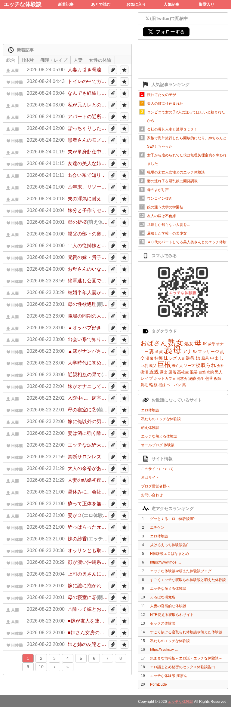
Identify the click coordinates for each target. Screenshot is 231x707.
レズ (173, 358)
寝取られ (206, 365)
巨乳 (144, 365)
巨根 (164, 364)
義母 (173, 350)
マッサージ (208, 351)
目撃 (202, 372)
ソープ (189, 366)
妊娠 (158, 358)
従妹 (162, 385)
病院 (210, 372)
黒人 (219, 372)
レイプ (146, 378)
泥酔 (192, 378)
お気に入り (136, 4)
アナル (190, 351)
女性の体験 (100, 60)
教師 (217, 379)
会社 (220, 366)
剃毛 (144, 385)
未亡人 (177, 366)
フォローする (166, 32)
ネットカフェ (165, 379)
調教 (190, 358)
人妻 (181, 358)
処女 (188, 343)
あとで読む (101, 4)
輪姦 (153, 384)
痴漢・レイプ (53, 60)
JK (204, 344)
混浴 (194, 372)
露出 (164, 372)
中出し (216, 358)
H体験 (28, 60)
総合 (10, 60)
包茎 (209, 378)
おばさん (153, 343)
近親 (154, 371)
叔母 (211, 344)
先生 (200, 379)
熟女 (175, 342)
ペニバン (174, 385)
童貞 (159, 351)
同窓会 (182, 379)
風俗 (172, 372)
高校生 (183, 372)
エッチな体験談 (23, 4)
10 (41, 666)
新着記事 (66, 4)
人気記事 (171, 4)
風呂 (205, 358)
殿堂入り (206, 4)
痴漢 (144, 372)
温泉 (149, 358)
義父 (152, 366)
